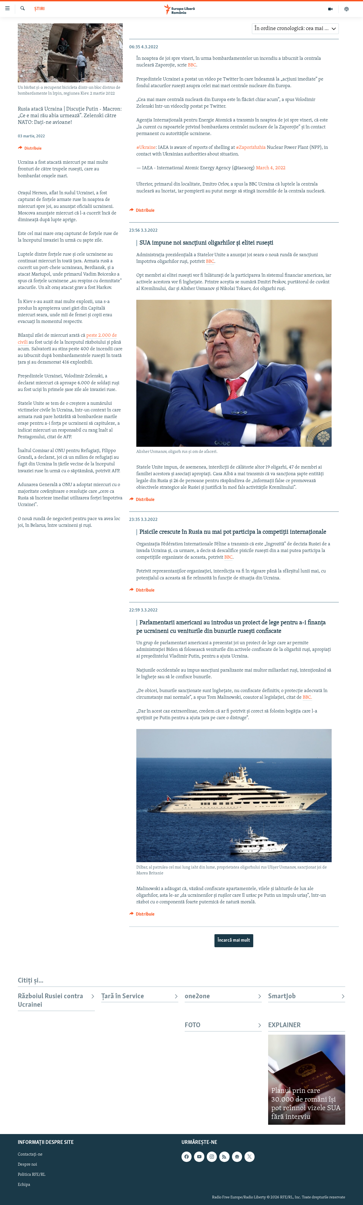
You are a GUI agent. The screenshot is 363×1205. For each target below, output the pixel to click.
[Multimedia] (330, 9)
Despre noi (27, 1164)
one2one (197, 996)
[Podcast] (346, 9)
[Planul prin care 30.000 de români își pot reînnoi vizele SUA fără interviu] (306, 1080)
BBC (192, 65)
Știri (39, 9)
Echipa (24, 1185)
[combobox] (295, 28)
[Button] (29, 150)
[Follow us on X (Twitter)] (249, 1157)
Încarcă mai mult (234, 940)
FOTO (192, 1025)
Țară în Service (122, 996)
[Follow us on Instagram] (212, 1157)
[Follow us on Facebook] (187, 1157)
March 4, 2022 (270, 168)
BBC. (307, 697)
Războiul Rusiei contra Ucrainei (50, 1001)
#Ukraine (146, 147)
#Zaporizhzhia (251, 147)
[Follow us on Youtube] (199, 1157)
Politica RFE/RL (31, 1175)
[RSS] (224, 1157)
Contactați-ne (30, 1154)
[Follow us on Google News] (237, 1157)
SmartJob (282, 996)
